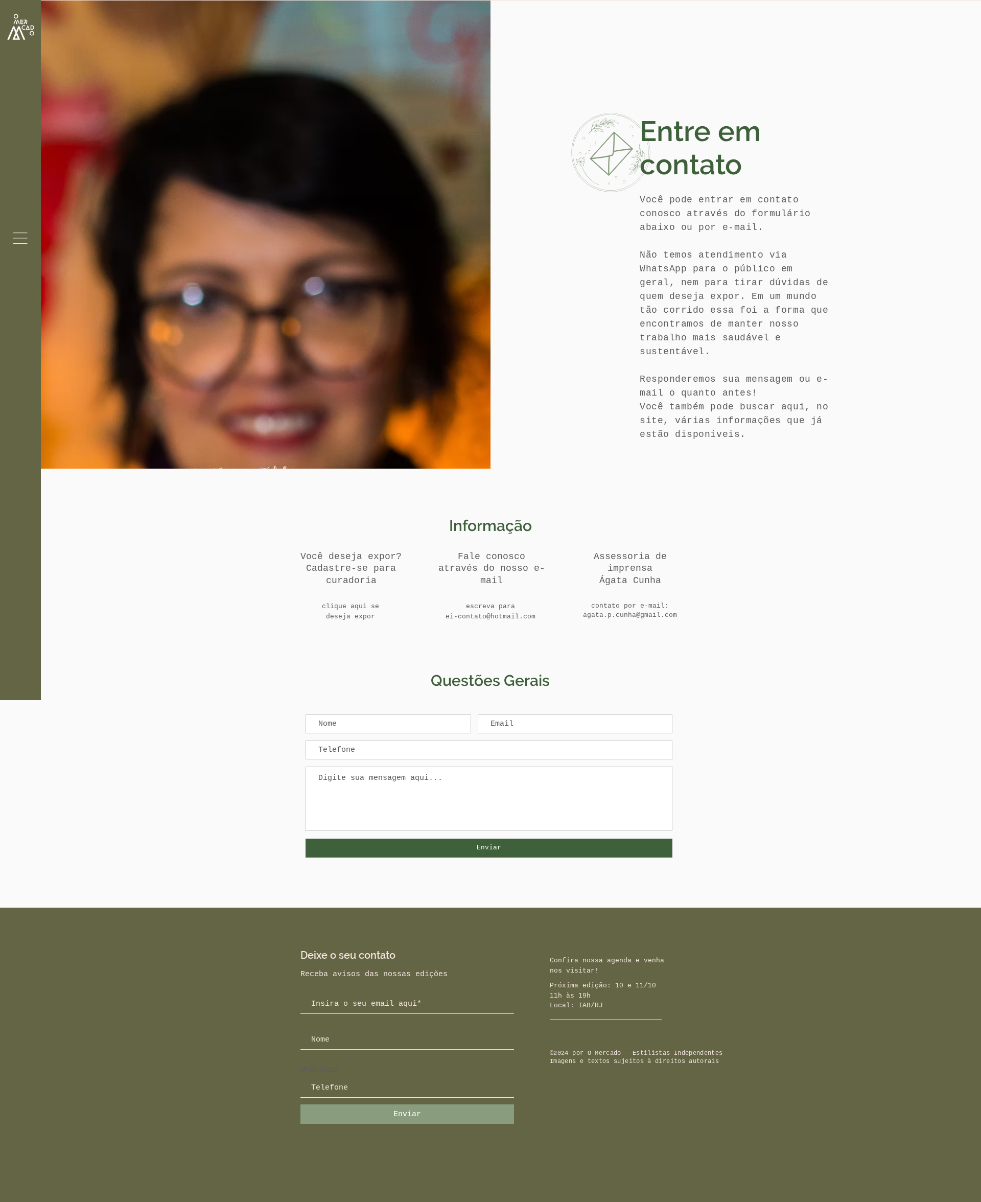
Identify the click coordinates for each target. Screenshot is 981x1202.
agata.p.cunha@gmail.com (630, 615)
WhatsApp (318, 1070)
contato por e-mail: (630, 606)
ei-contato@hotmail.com (490, 616)
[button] (20, 238)
